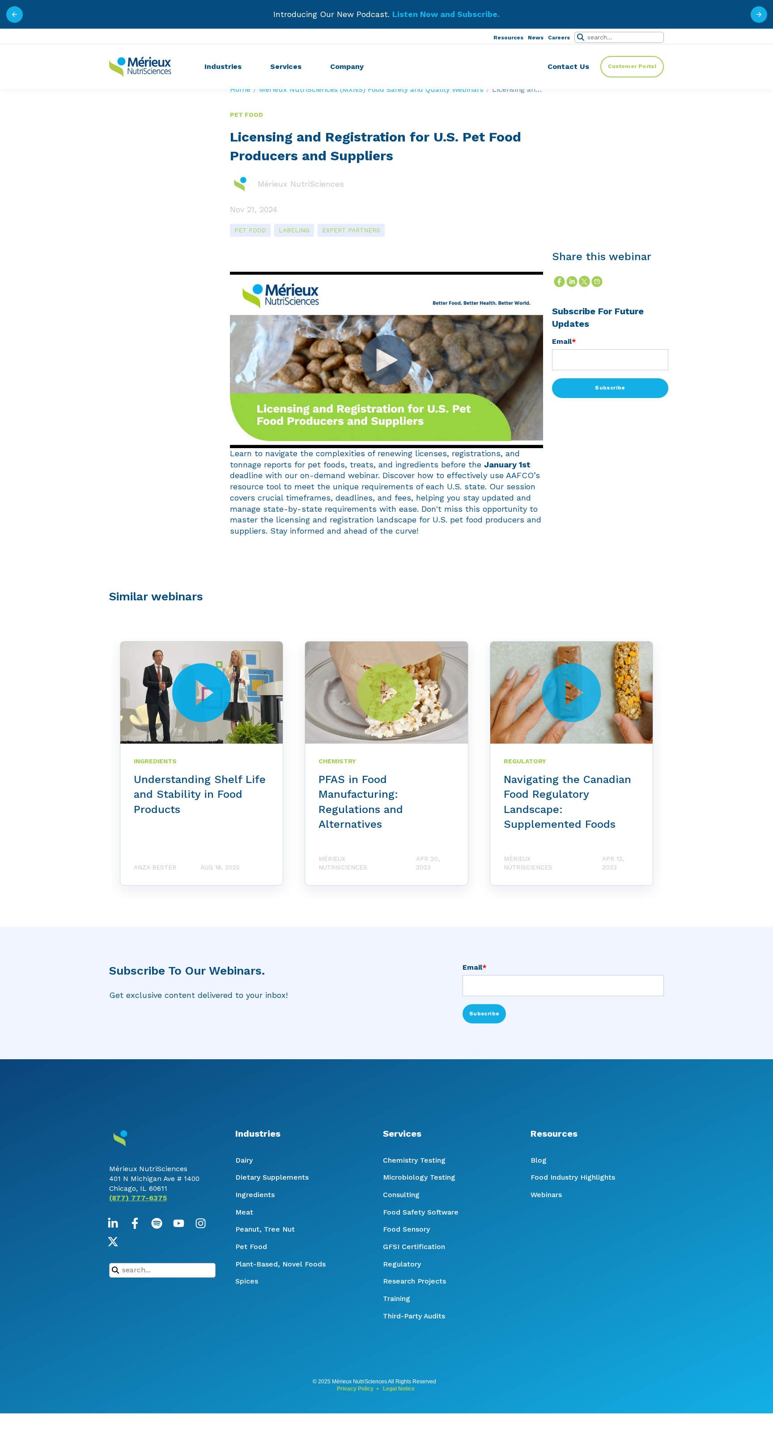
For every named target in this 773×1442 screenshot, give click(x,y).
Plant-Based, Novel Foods (280, 1264)
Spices (246, 1281)
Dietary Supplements (272, 1177)
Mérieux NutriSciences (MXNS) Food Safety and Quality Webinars (371, 89)
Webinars (546, 1194)
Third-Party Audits (414, 1316)
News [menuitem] (536, 37)
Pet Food (251, 1246)
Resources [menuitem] (508, 37)
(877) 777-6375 (138, 1198)
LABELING (294, 230)
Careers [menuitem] (559, 37)
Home (240, 89)
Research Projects (414, 1281)
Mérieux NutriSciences (301, 183)
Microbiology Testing (419, 1177)
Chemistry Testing (414, 1160)
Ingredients (255, 1194)
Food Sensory (406, 1229)
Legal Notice (399, 1389)
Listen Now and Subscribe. (446, 14)
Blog (539, 1160)
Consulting (401, 1194)
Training (396, 1298)
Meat (244, 1212)
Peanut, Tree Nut (265, 1229)
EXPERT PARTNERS (351, 230)
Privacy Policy (355, 1389)
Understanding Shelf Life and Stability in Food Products (200, 794)
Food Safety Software (421, 1212)
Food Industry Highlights (573, 1177)
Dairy (244, 1160)
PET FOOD (250, 230)
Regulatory (402, 1264)
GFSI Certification (414, 1246)
